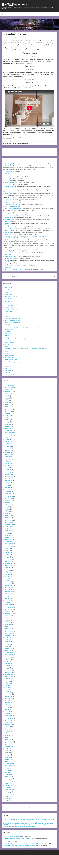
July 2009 (7, 750)
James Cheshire (8, 214)
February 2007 (8, 789)
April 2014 (7, 645)
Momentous (36, 853)
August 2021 (8, 482)
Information (47, 823)
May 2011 (7, 709)
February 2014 (8, 648)
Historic (39, 823)
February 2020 (8, 515)
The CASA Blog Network (14, 4)
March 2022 (8, 469)
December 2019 (9, 519)
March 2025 (8, 402)
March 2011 (8, 713)
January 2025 (8, 406)
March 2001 (8, 798)
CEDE (6, 184)
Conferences (42, 821)
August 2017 (8, 571)
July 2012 (7, 683)
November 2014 (9, 632)
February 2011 (8, 715)
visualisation (15, 826)
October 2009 (8, 744)
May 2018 (7, 554)
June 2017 (7, 574)
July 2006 (7, 793)
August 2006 (8, 791)
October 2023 (8, 434)
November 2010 (9, 720)
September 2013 (9, 658)
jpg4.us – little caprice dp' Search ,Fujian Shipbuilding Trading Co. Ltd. (22, 215)
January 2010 (8, 739)
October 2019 (8, 522)
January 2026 (8, 384)
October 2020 (8, 500)
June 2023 (7, 441)
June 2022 (7, 463)
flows (29, 823)
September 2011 (9, 702)
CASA (11, 44)
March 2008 (8, 774)
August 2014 (8, 637)
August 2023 (8, 437)
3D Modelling (8, 143)
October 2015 (8, 611)
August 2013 (8, 659)
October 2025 (8, 389)
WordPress (28, 853)
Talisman (7, 258)
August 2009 (8, 748)
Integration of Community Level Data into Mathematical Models (21, 843)
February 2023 (8, 448)
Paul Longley (8, 223)
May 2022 (7, 465)
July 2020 (7, 506)
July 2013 (7, 661)
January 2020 (8, 517)
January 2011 (8, 717)
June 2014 (7, 641)
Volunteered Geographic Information (14, 269)
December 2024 (9, 408)
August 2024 (8, 415)
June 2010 (7, 730)
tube (4, 826)
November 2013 (9, 654)
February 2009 (8, 759)
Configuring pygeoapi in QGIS (12, 836)
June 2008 (7, 770)
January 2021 (8, 495)
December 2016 (9, 585)
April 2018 (7, 556)
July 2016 (7, 595)
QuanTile (7, 234)
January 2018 (8, 561)
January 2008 (8, 776)
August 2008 (8, 767)
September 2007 (9, 781)
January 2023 (8, 450)
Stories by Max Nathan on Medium (13, 256)
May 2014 (7, 643)
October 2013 (8, 656)
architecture (36, 819)
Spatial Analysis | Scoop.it (11, 252)
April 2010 (7, 733)
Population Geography (10, 228)
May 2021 (7, 487)
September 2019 (9, 524)
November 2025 (9, 387)
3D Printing (14, 143)
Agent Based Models (19, 819)
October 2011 (8, 700)
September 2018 (9, 547)
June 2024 (7, 419)
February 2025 (8, 404)
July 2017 (7, 572)
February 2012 (8, 693)
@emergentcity (8, 165)
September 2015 (9, 613)
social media (50, 825)
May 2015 (7, 621)
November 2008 (9, 765)
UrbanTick (7, 267)
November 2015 (9, 609)
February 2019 (8, 537)
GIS (36, 823)
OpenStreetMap (27, 825)
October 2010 (8, 722)
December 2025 (9, 386)
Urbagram (7, 264)
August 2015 (8, 615)
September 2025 (9, 391)
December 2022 (9, 452)
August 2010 (8, 726)
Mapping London (9, 217)
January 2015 (8, 628)
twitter (6, 826)
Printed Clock (20, 143)
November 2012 (9, 676)
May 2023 (7, 443)
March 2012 (8, 691)
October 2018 (8, 545)
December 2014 (9, 630)
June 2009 (7, 752)
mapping (10, 824)
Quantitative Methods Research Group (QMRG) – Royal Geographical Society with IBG (26, 236)
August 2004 (8, 796)
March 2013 (8, 669)
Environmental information (8, 823)
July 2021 (7, 484)
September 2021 (9, 480)
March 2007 (8, 787)
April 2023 (7, 445)
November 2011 (9, 698)
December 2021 (9, 474)
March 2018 (8, 558)
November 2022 (9, 454)
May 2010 (7, 732)
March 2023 (8, 447)
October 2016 (8, 589)
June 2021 (7, 485)
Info (43, 822)
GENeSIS (7, 202)
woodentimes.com (7, 50)
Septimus (42, 50)
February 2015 (8, 626)
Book (9, 821)
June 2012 (7, 685)
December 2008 (9, 763)
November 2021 (9, 476)
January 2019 (8, 539)
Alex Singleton (8, 175)
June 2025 (7, 397)
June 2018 (7, 552)
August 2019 (8, 526)
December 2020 (9, 497)
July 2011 (7, 706)
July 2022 (7, 461)
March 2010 (8, 735)
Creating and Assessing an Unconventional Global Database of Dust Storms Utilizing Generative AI (30, 840)
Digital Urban (8, 199)
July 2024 (7, 417)
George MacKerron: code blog (12, 204)
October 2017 (8, 567)
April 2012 (7, 689)
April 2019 (7, 534)
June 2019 (7, 530)
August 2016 (8, 593)
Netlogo (17, 825)
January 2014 (8, 650)
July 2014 (7, 639)
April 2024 (7, 423)
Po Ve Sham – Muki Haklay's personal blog (15, 227)
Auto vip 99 (8, 178)
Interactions (52, 823)
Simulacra (7, 239)
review (39, 825)
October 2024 (8, 411)
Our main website (7, 154)
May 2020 (7, 510)
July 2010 (7, 728)
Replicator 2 (26, 143)
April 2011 (7, 711)
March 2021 (8, 491)
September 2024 (9, 413)
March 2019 (8, 535)
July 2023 (7, 439)
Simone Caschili (9, 238)
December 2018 (9, 541)
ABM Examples (9, 819)
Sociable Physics (9, 251)
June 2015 (7, 619)
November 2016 (9, 587)
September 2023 (9, 436)
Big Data (52, 819)
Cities (14, 821)
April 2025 (7, 400)
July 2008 (7, 769)
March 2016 (8, 602)
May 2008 (7, 772)
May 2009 (7, 754)
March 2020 (8, 513)
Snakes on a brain (9, 249)
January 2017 (8, 584)
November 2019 (9, 521)
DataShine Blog (9, 193)
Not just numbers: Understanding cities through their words (19, 838)
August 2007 (8, 783)
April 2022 (7, 467)
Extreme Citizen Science (22, 823)
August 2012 (8, 682)
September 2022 (9, 458)
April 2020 (7, 511)
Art (40, 819)
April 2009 (7, 756)
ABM (4, 819)
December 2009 (9, 741)
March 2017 (8, 580)
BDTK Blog (7, 180)
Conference (36, 821)
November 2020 (9, 498)
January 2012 (8, 695)
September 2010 (9, 724)
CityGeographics (9, 186)
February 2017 (8, 582)
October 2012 (8, 678)
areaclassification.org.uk (11, 177)
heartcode (7, 212)
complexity (29, 821)
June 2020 (7, 508)
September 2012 (9, 680)
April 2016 (7, 600)
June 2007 (7, 785)
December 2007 (9, 778)
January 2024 (8, 428)
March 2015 (8, 624)
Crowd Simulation (9, 188)
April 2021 (7, 489)
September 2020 (9, 502)
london (5, 825)
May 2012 (7, 687)
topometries (8, 260)
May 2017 (7, 576)
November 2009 (9, 743)
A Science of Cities (9, 171)
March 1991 (8, 800)
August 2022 (8, 460)
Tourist (54, 824)
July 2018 (7, 550)
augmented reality (45, 819)
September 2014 (9, 635)
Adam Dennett (8, 173)
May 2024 (7, 421)
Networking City (9, 164)
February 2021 (8, 493)
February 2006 (8, 794)
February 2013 (8, 670)
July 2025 (7, 395)
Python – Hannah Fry (10, 230)
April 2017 (7, 578)
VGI (10, 826)
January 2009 (8, 761)
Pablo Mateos (8, 221)
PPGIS (36, 824)
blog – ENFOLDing (9, 182)
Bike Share (5, 821)
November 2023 (9, 432)
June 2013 (7, 663)
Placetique (7, 225)
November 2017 (9, 565)
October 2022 (8, 456)
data (46, 821)
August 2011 (8, 704)
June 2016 (7, 596)
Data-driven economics (11, 190)
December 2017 (9, 563)
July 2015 (7, 617)
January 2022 (8, 473)
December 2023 (9, 430)
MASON (13, 824)
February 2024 (8, 426)
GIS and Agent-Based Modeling (13, 208)
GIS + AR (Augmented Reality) (12, 206)
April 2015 (7, 622)
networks (21, 825)
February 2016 (8, 604)
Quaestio (7, 232)
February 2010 (8, 737)
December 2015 (9, 608)
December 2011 (9, 696)
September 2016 (9, 591)
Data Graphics (50, 821)
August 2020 (8, 504)
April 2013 (7, 667)
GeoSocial (32, 823)
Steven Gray (8, 254)
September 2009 (9, 746)
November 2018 (9, 543)
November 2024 (9, 410)
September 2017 (9, 569)
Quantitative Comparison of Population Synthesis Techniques (20, 845)
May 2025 (7, 399)
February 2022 (8, 471)
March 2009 (8, 757)
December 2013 (9, 652)
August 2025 (8, 393)
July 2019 (7, 528)
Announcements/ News (30, 819)
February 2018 (8, 559)
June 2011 (7, 707)
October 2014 (8, 633)
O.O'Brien (7, 219)
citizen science (21, 821)
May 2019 (7, 532)
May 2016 (7, 598)
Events (15, 823)
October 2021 (8, 478)
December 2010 (9, 719)
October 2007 (8, 780)
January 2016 (8, 606)
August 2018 (8, 548)
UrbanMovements (9, 265)
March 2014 (8, 646)
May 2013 (7, 665)
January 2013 (8, 672)
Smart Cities (8, 243)
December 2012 (9, 674)
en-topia (7, 201)
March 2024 (8, 424)
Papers (33, 825)
